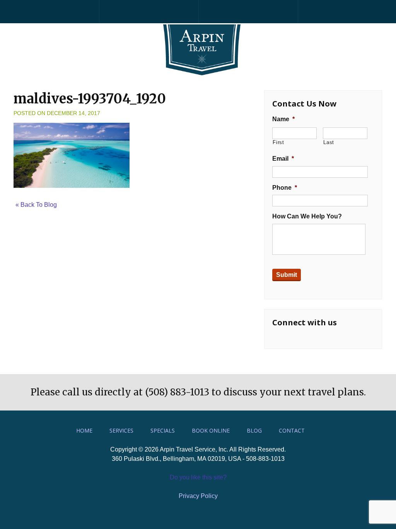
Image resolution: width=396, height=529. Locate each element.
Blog (254, 430)
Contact (292, 430)
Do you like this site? (198, 477)
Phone (284, 187)
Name (283, 119)
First (278, 142)
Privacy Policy (198, 496)
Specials (162, 430)
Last (328, 142)
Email (283, 158)
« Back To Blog (36, 204)
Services (121, 430)
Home (84, 430)
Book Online (211, 430)
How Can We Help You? (307, 216)
